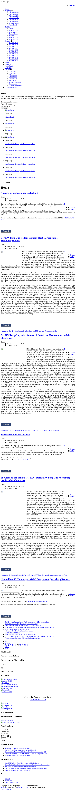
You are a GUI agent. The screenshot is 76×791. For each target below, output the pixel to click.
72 (8, 645)
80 (27, 645)
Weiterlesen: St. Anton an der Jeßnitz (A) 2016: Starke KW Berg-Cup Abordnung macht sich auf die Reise (34, 575)
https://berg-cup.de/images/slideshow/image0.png (20, 144)
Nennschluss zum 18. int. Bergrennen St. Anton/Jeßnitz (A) (23, 625)
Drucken (72, 207)
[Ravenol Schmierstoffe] (9, 688)
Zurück (7, 643)
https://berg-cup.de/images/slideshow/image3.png (20, 157)
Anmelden (4, 108)
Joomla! (3, 787)
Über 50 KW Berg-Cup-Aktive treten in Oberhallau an (22, 763)
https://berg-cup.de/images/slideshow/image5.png (20, 171)
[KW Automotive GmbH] (9, 679)
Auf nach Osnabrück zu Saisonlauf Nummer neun (20, 766)
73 (10, 645)
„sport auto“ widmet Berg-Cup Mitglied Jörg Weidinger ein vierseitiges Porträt (29, 627)
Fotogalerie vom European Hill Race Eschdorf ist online (22, 638)
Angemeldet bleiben (7, 106)
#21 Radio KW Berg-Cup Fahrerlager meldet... (19, 631)
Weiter (7, 647)
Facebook (72, 5)
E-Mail (72, 209)
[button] (64, 204)
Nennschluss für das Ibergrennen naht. (17, 629)
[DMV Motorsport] (7, 720)
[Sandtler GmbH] (6, 681)
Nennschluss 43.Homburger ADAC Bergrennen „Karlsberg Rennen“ (35, 579)
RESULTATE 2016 (21, 459)
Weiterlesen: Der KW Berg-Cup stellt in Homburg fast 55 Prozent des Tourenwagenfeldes (29, 331)
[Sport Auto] (5, 683)
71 (6, 645)
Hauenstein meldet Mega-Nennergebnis (17, 770)
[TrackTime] (5, 707)
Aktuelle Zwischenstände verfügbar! (19, 193)
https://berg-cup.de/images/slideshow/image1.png (20, 150)
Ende (6, 648)
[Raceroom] (5, 703)
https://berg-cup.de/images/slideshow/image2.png (20, 177)
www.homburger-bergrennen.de (38, 601)
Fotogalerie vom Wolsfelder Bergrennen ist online (20, 634)
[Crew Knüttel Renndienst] (9, 686)
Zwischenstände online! (12, 633)
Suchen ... (4, 2)
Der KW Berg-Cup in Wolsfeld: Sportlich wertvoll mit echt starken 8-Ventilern (29, 636)
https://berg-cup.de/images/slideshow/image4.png (20, 164)
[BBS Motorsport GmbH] (9, 684)
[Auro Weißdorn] (6, 692)
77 (20, 645)
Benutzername (5, 102)
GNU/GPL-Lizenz (23, 787)
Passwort (3, 104)
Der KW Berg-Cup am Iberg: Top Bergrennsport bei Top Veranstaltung (27, 622)
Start (6, 641)
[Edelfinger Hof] (6, 709)
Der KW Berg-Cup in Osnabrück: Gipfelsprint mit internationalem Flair (27, 765)
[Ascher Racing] (6, 705)
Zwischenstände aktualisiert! (15, 434)
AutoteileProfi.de (38, 699)
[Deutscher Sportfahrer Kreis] (10, 722)
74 (13, 645)
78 (22, 645)
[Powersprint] (5, 690)
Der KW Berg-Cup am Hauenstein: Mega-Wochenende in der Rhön (26, 768)
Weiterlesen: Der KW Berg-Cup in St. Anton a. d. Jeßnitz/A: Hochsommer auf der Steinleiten (30, 430)
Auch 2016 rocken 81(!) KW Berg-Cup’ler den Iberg (21, 624)
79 (25, 645)
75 (15, 645)
